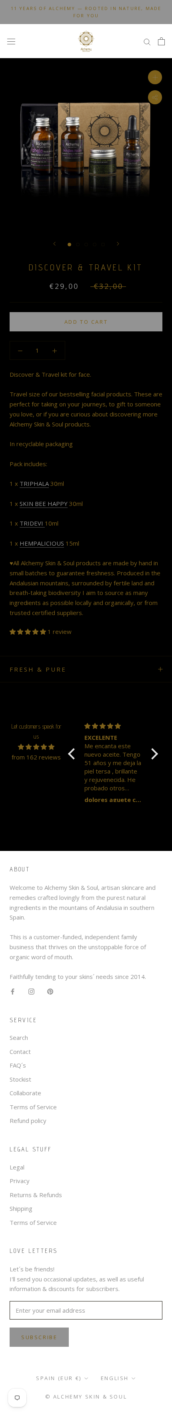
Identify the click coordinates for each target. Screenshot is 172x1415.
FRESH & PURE (38, 669)
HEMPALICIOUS (42, 543)
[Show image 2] (78, 244)
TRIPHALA (34, 483)
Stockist (20, 1079)
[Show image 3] (86, 244)
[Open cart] (161, 41)
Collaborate (25, 1093)
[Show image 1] (69, 244)
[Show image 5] (103, 244)
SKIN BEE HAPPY (44, 503)
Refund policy (28, 1121)
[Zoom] (155, 77)
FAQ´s (18, 1065)
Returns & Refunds (36, 1195)
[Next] (118, 244)
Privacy (20, 1181)
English (115, 1378)
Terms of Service (33, 1107)
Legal (17, 1167)
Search (19, 1037)
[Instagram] (31, 991)
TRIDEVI (32, 523)
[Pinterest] (50, 991)
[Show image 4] (94, 244)
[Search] (147, 41)
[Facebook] (13, 991)
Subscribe (39, 1337)
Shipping (21, 1208)
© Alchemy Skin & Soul (86, 1396)
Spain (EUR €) (59, 1378)
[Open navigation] (11, 41)
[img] (36, 747)
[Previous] (54, 244)
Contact (20, 1052)
